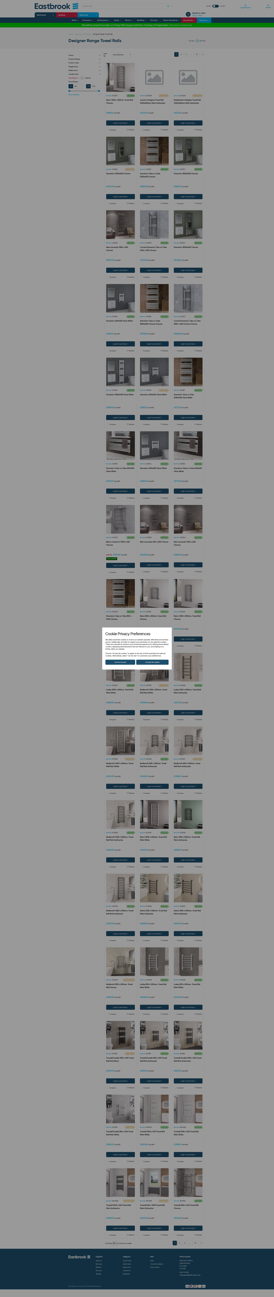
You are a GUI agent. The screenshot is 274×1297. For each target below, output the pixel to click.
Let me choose (120, 662)
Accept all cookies (152, 662)
